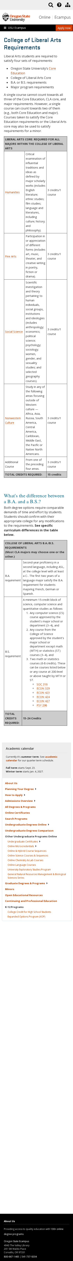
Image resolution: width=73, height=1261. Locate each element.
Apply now (64, 28)
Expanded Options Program (26, 916)
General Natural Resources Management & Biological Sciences (37, 876)
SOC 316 (42, 684)
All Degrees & (20, 807)
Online (44, 17)
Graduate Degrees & (25, 883)
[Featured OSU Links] (59, 5)
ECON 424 (43, 697)
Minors (9, 889)
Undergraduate (23, 841)
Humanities (12, 192)
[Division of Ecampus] (68, 5)
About (11, 783)
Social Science (14, 331)
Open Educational (24, 895)
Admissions (19, 801)
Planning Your (19, 789)
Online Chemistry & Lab (25, 860)
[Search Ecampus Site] (51, 5)
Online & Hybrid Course (27, 851)
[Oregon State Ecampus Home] (52, 17)
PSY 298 (42, 705)
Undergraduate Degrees (26, 824)
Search (16, 818)
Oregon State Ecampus (16, 1241)
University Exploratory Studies (29, 869)
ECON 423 (43, 692)
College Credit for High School (29, 912)
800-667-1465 (11, 1256)
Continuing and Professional (31, 901)
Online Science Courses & (28, 855)
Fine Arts (10, 256)
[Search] (51, 5)
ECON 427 (43, 701)
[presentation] (59, 5)
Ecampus (63, 17)
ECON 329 (43, 688)
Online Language (22, 865)
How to (14, 795)
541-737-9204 (29, 1256)
